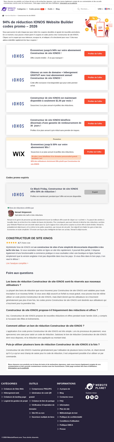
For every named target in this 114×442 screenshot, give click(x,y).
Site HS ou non (38, 413)
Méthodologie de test (68, 413)
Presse (63, 429)
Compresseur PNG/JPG (42, 389)
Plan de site (64, 409)
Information (64, 405)
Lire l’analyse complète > (17, 263)
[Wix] (57, 152)
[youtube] (96, 397)
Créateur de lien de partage (43, 401)
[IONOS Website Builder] (57, 54)
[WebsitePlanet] (3, 15)
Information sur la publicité (68, 3)
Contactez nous (66, 397)
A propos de (65, 389)
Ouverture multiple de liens (43, 417)
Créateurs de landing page (15, 397)
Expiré (95, 192)
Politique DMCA (66, 425)
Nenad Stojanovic (23, 212)
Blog (62, 393)
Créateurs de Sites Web (14, 389)
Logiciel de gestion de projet (16, 401)
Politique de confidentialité (71, 417)
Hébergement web (11, 393)
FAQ (61, 401)
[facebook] (87, 397)
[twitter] (92, 397)
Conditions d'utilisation (69, 421)
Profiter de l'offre (95, 54)
